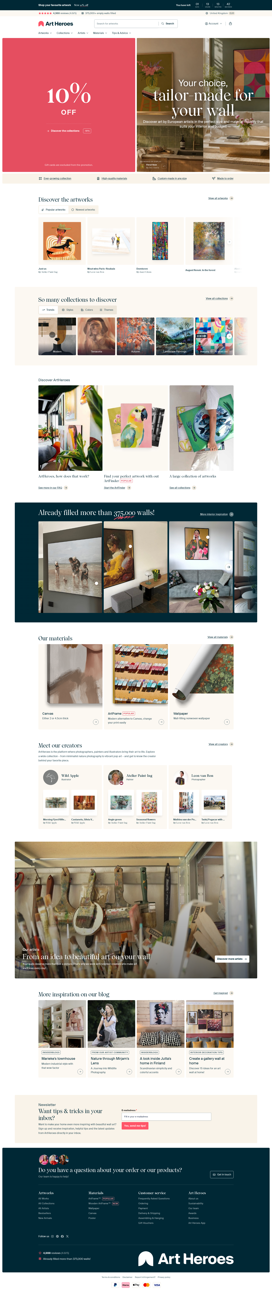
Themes (108, 310)
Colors (89, 310)
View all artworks (218, 198)
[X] (67, 1236)
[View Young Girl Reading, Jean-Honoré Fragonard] (130, 546)
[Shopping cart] (230, 24)
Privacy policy (164, 1277)
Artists (81, 33)
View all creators (218, 744)
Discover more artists (229, 959)
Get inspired (221, 993)
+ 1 (164, 166)
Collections (63, 33)
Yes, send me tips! (135, 1125)
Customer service (152, 1193)
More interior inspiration (214, 514)
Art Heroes (197, 1193)
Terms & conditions (111, 1277)
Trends (50, 310)
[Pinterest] (57, 1236)
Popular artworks (55, 209)
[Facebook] (62, 1236)
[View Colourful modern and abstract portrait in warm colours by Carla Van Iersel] (207, 537)
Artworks (43, 33)
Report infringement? (145, 1277)
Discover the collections (70, 130)
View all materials (218, 637)
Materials (98, 33)
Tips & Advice (120, 33)
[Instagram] (52, 1236)
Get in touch (224, 1174)
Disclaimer (127, 1277)
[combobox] (126, 24)
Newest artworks (85, 209)
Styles (69, 310)
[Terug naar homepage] (55, 23)
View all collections (217, 298)
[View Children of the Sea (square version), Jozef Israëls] (96, 583)
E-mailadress (129, 1110)
